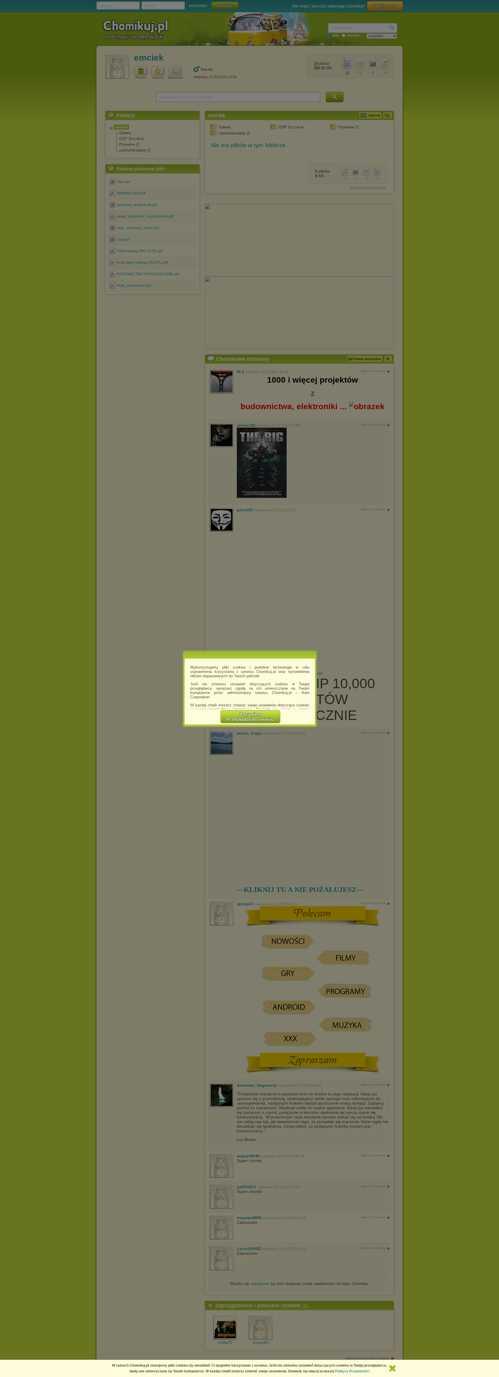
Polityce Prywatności (352, 1371)
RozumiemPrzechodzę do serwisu (250, 717)
